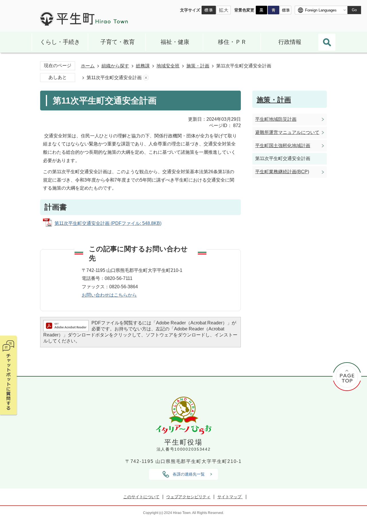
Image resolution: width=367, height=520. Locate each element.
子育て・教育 (117, 42)
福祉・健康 (175, 42)
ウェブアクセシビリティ (188, 496)
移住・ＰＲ (232, 42)
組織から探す (115, 65)
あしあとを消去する (146, 78)
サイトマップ (230, 496)
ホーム (88, 65)
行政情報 (289, 42)
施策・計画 (197, 65)
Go (354, 10)
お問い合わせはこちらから (109, 295)
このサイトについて (141, 496)
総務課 (143, 65)
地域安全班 (168, 65)
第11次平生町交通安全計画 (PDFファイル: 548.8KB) (107, 223)
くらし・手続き (60, 42)
